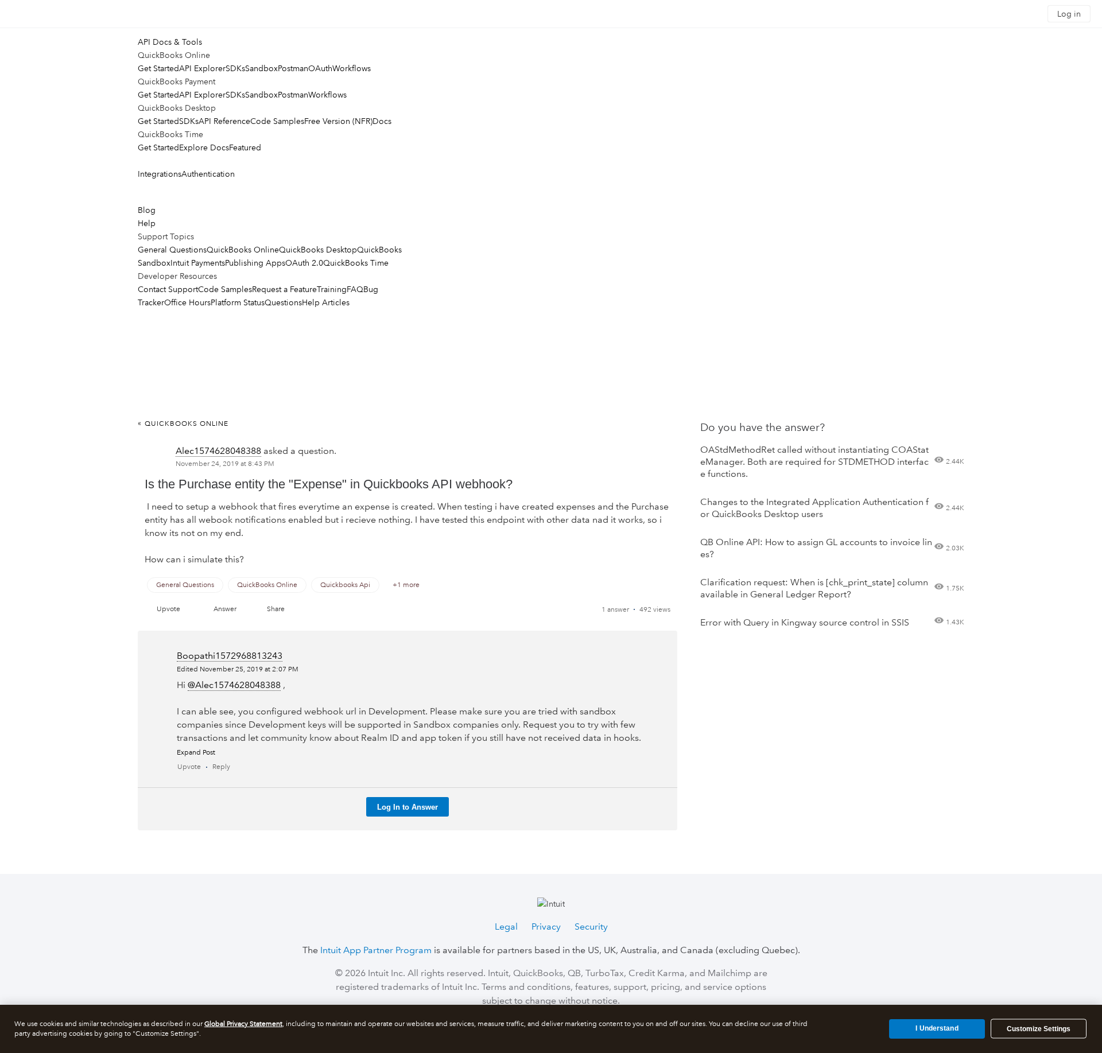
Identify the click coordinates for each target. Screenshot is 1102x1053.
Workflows (351, 68)
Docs (381, 121)
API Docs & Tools (170, 42)
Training (332, 289)
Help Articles (326, 302)
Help (147, 223)
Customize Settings (1038, 1029)
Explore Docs (204, 147)
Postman (293, 68)
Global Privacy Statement (243, 1024)
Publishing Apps (255, 263)
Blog (147, 210)
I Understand (936, 1028)
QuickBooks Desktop (318, 249)
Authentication (208, 174)
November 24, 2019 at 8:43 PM (225, 464)
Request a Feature (284, 289)
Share (276, 609)
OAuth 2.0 (304, 263)
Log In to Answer (407, 807)
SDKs (235, 68)
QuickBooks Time (356, 263)
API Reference (224, 121)
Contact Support (168, 289)
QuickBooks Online (243, 249)
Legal (506, 926)
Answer (225, 609)
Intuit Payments (197, 263)
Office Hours (187, 302)
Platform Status (238, 302)
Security (591, 926)
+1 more (406, 585)
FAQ (355, 289)
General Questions (172, 249)
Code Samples (277, 121)
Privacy (546, 926)
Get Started (158, 68)
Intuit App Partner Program (376, 950)
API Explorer (202, 68)
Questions (283, 302)
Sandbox (261, 68)
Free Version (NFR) (338, 121)
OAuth (320, 68)
